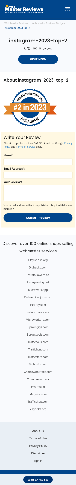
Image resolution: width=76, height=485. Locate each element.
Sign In (38, 460)
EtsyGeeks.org (38, 260)
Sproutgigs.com (38, 327)
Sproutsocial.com (38, 334)
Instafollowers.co (38, 275)
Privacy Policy (38, 446)
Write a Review (38, 479)
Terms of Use (38, 438)
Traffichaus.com (38, 342)
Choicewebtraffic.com (38, 372)
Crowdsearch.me (38, 379)
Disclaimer (38, 453)
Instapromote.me (38, 312)
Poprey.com (38, 304)
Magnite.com (38, 394)
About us (38, 431)
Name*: (8, 155)
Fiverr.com (38, 386)
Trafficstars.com (38, 357)
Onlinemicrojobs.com (38, 297)
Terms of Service (25, 146)
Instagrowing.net (38, 282)
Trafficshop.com (38, 401)
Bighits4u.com (38, 364)
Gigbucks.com (38, 267)
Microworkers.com (38, 319)
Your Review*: (13, 182)
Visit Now (38, 59)
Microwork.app (38, 290)
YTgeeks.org (38, 409)
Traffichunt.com (38, 349)
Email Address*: (14, 168)
